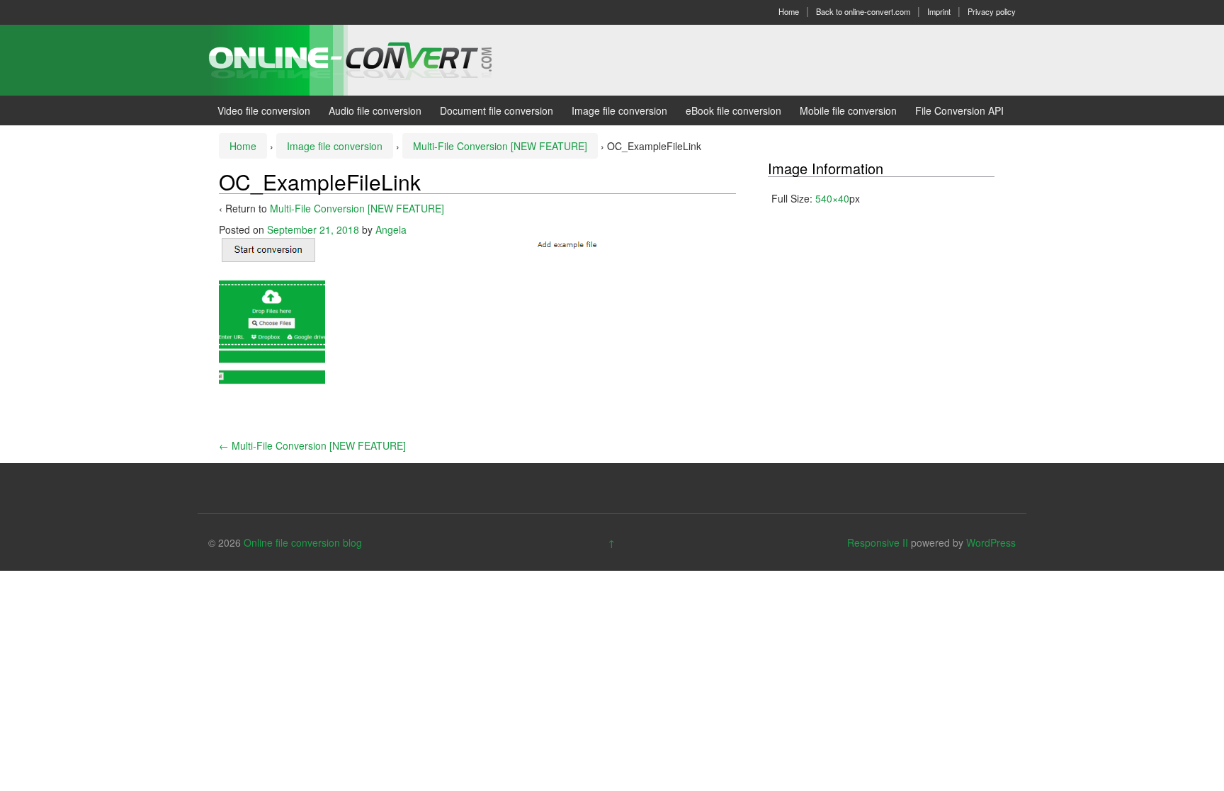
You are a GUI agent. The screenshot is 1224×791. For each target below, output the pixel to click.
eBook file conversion (733, 110)
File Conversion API (959, 110)
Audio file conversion (375, 110)
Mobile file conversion (848, 110)
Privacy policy (992, 11)
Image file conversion (619, 110)
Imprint (939, 11)
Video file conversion (263, 110)
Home (788, 11)
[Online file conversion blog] (371, 59)
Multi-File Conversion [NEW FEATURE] (500, 146)
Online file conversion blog (303, 542)
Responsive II (877, 542)
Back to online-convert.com (863, 11)
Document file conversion (496, 110)
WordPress (991, 542)
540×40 (832, 198)
